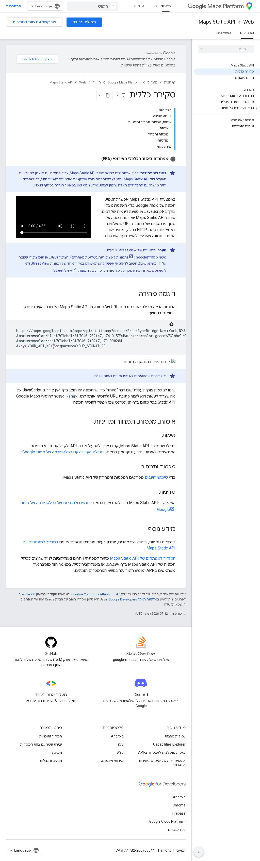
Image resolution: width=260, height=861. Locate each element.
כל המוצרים (177, 830)
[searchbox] (226, 49)
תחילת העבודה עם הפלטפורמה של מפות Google (63, 452)
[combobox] (92, 6)
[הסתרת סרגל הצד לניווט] (199, 852)
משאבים (223, 32)
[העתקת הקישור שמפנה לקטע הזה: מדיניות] (154, 492)
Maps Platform (225, 6)
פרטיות (166, 850)
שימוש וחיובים (156, 477)
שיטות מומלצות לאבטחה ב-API (162, 752)
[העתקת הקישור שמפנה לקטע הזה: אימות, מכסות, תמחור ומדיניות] (89, 422)
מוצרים (152, 82)
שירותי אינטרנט (112, 761)
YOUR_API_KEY (40, 345)
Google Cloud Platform (167, 821)
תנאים (181, 850)
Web (248, 22)
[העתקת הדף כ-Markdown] (107, 95)
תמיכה (57, 752)
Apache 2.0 (27, 594)
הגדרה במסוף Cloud (49, 185)
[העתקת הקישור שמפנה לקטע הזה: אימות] (157, 436)
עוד (141, 6)
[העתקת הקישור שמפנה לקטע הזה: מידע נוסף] (143, 529)
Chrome (179, 805)
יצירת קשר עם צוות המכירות (41, 744)
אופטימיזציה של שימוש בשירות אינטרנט (162, 763)
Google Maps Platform (124, 82)
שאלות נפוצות (175, 736)
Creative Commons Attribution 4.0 (95, 594)
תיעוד (166, 6)
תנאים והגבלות (51, 761)
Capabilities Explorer (169, 744)
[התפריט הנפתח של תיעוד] (155, 6)
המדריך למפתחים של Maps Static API (142, 558)
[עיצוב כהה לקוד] (171, 324)
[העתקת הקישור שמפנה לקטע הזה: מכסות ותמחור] (136, 467)
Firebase (179, 813)
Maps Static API (217, 22)
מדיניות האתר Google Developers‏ (132, 599)
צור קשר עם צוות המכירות (34, 22)
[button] (227, 108)
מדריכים (247, 32)
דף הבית (169, 82)
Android (117, 736)
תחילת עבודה (84, 22)
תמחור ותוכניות (50, 736)
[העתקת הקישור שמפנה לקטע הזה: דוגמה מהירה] (134, 294)
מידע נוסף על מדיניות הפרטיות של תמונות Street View (97, 270)
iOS (121, 744)
